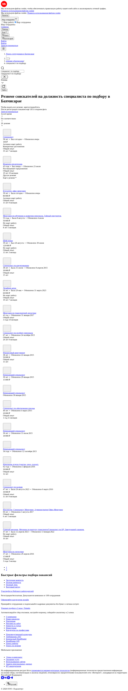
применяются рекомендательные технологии (50, 670)
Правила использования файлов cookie (43, 13)
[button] (3, 41)
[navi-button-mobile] (3, 49)
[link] (5, 35)
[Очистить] (4, 77)
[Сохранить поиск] (3, 87)
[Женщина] (7, 186)
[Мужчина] (7, 132)
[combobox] (12, 71)
